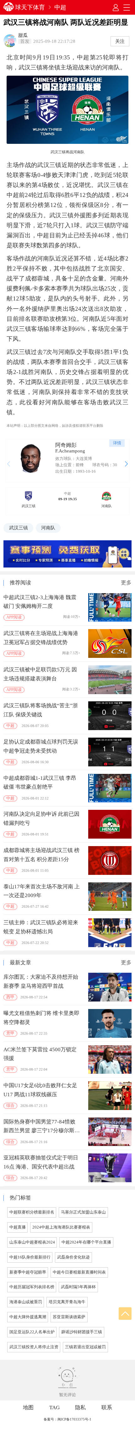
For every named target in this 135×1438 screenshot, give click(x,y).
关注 (120, 41)
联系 (106, 1407)
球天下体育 (30, 7)
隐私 (80, 1407)
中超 (60, 7)
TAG (54, 1407)
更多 (126, 583)
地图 (28, 1407)
